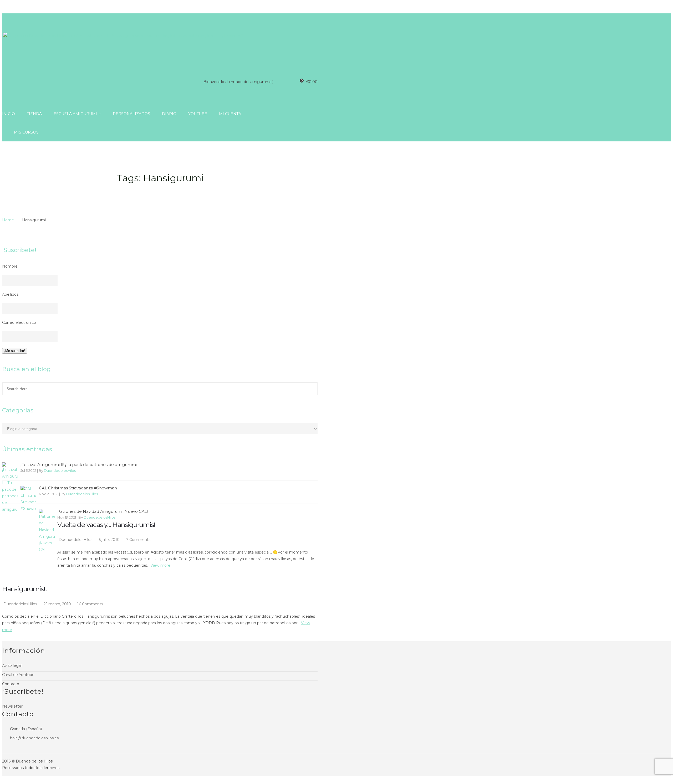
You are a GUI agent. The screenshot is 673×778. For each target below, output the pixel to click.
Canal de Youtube (18, 674)
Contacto (10, 684)
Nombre (10, 266)
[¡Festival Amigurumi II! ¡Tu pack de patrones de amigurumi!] (10, 487)
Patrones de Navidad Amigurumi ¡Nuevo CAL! (102, 511)
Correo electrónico (19, 322)
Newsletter (12, 706)
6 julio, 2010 (110, 539)
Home (8, 220)
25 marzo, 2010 (57, 604)
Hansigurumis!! (24, 589)
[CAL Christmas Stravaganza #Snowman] (28, 499)
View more (160, 565)
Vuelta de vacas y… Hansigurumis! (106, 525)
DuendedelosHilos (60, 470)
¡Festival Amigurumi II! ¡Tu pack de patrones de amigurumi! (79, 464)
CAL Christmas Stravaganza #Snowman (78, 488)
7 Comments (138, 539)
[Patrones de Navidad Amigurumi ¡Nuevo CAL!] (47, 531)
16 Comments (90, 604)
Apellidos (10, 294)
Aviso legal (12, 665)
